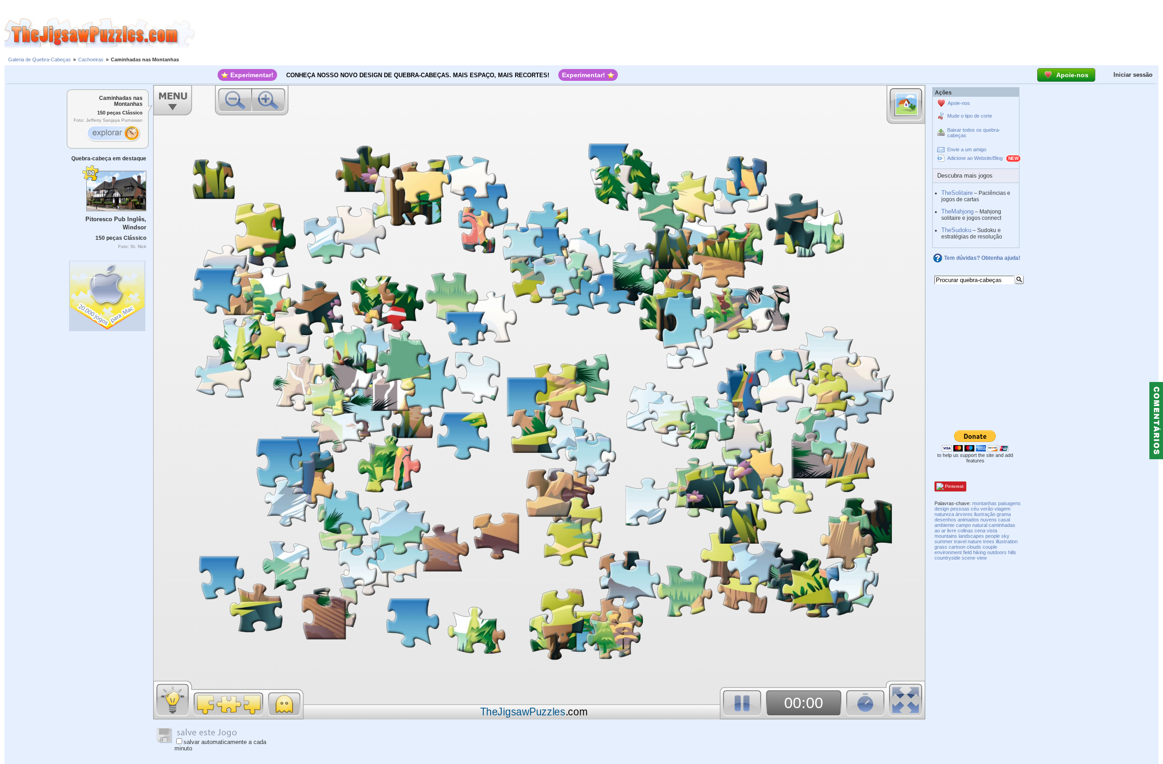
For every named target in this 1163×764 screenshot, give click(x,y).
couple (990, 547)
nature (975, 541)
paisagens (1009, 503)
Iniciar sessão (1133, 74)
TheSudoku (956, 230)
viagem (1002, 508)
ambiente (944, 525)
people (992, 536)
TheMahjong (957, 211)
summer (943, 541)
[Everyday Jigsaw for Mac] (107, 294)
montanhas (984, 503)
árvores (964, 514)
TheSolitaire (957, 192)
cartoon (957, 547)
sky (1005, 536)
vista (992, 530)
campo (963, 525)
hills (1012, 552)
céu (975, 508)
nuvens (988, 519)
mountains (945, 536)
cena (979, 530)
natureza (944, 514)
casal (1004, 519)
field (967, 552)
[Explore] (113, 134)
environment (948, 552)
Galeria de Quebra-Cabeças (39, 59)
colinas (965, 530)
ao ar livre (945, 530)
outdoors (997, 552)
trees (988, 541)
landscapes (971, 536)
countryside (947, 558)
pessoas (959, 508)
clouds (974, 547)
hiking (979, 552)
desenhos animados (956, 519)
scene (968, 558)
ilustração (984, 514)
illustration (1007, 541)
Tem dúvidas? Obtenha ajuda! (982, 258)
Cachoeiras (91, 59)
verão (986, 508)
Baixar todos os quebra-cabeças (973, 132)
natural (979, 525)
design (941, 508)
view (982, 558)
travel (960, 541)
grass (940, 547)
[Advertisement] (679, 33)
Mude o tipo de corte (969, 116)
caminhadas (1002, 525)
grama (1004, 514)
